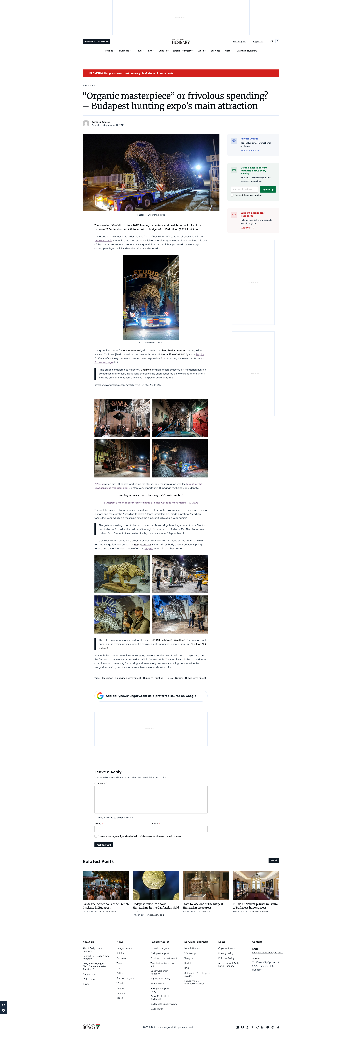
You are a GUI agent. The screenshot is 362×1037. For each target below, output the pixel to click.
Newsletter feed (192, 948)
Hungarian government (128, 678)
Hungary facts (158, 983)
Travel (138, 50)
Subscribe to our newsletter (96, 41)
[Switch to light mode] (277, 41)
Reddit (187, 963)
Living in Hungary (247, 50)
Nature (179, 678)
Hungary (148, 678)
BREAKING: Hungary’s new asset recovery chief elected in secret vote (131, 73)
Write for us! (89, 979)
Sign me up (267, 189)
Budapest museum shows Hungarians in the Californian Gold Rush (156, 907)
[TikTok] (257, 1027)
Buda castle (156, 1008)
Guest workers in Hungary (159, 972)
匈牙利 (120, 998)
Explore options (248, 151)
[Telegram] (267, 1027)
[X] (252, 1027)
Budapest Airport (159, 953)
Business (124, 50)
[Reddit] (273, 1027)
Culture (163, 50)
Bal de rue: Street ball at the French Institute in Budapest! (106, 905)
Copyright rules (226, 948)
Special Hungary (182, 50)
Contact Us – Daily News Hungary (96, 957)
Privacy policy (225, 953)
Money (169, 678)
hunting (159, 678)
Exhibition (107, 678)
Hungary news (124, 948)
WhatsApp (190, 953)
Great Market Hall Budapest (160, 997)
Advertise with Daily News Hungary (229, 964)
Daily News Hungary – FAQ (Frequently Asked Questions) (95, 966)
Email (156, 823)
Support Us (258, 41)
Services (215, 50)
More (227, 50)
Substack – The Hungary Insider (197, 974)
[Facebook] (242, 1027)
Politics (109, 50)
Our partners (89, 974)
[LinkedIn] (237, 1027)
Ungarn (120, 988)
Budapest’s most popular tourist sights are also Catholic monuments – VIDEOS (151, 502)
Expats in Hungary (160, 978)
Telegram (189, 958)
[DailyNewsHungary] (181, 41)
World (201, 50)
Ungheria (121, 993)
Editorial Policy (226, 958)
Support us (246, 228)
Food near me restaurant (163, 958)
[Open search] (271, 41)
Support (87, 984)
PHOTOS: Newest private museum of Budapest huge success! (255, 905)
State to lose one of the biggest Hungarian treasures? (203, 905)
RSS (186, 968)
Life (150, 50)
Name (98, 823)
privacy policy (254, 195)
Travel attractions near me (162, 964)
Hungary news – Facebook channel (194, 982)
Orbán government (195, 678)
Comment (100, 783)
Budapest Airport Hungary (159, 990)
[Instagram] (247, 1027)
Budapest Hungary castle (163, 1003)
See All (274, 860)
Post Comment (104, 845)
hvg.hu (200, 354)
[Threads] (278, 1027)
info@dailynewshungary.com (267, 952)
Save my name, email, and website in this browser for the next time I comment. (141, 836)
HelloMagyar (239, 41)
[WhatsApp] (262, 1027)
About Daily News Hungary (92, 949)
